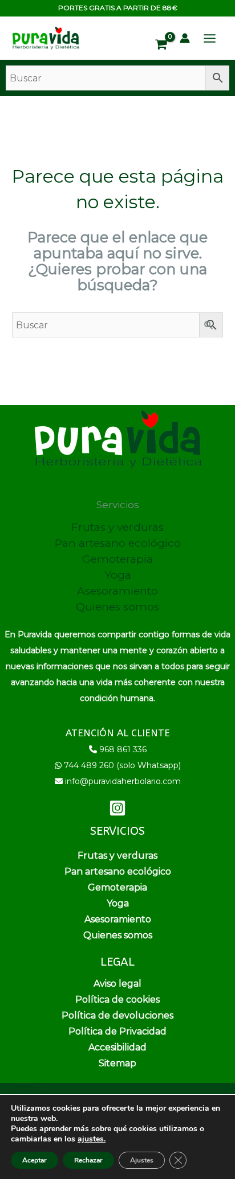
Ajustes (141, 1160)
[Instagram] (117, 808)
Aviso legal (117, 983)
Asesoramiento (117, 590)
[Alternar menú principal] (210, 38)
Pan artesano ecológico (118, 543)
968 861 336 (123, 749)
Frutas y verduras (117, 527)
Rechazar (88, 1160)
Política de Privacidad (117, 1031)
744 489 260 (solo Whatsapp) (122, 765)
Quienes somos (117, 606)
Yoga (117, 575)
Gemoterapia (117, 559)
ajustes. (92, 1139)
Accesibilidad (117, 1047)
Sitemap (117, 1063)
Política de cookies (117, 999)
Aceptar (34, 1160)
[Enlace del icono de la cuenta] (185, 38)
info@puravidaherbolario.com (123, 781)
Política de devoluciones (117, 1015)
